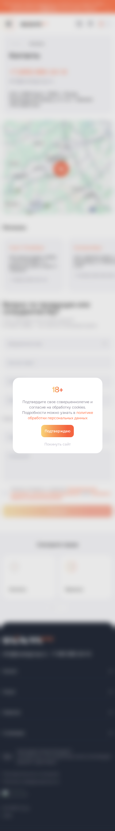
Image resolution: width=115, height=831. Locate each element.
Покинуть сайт (57, 444)
